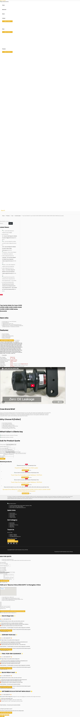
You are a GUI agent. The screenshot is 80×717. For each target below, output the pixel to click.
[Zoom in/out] (8, 715)
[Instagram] (17, 543)
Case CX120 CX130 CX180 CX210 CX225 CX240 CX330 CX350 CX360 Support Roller (11, 350)
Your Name (2, 448)
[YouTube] (14, 543)
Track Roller (8, 353)
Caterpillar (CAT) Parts (14, 524)
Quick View (34, 465)
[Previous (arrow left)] (1, 716)
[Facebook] (8, 543)
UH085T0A (13, 353)
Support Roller (2, 353)
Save (2, 294)
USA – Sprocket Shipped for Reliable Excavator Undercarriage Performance (9, 248)
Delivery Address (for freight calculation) (8, 453)
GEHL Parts (12, 525)
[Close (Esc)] (1, 715)
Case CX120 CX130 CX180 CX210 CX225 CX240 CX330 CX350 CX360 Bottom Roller (10, 345)
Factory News (12, 515)
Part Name (2, 562)
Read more (25, 470)
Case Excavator (10, 341)
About (3, 13)
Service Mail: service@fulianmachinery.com (18, 507)
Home (3, 5)
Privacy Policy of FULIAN (12, 538)
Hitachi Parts (12, 526)
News (3, 28)
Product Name (3, 444)
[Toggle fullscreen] (6, 715)
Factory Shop (12, 522)
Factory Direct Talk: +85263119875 (16, 506)
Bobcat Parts (12, 523)
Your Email (2, 449)
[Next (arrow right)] (3, 716)
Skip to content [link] (3, 0)
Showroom (4, 9)
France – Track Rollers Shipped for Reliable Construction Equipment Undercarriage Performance (8, 271)
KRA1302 (6, 352)
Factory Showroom (13, 514)
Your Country (3, 452)
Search (11, 223)
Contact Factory (13, 517)
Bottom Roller (7, 342)
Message (1, 456)
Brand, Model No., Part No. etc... (5, 221)
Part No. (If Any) (3, 563)
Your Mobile (2, 570)
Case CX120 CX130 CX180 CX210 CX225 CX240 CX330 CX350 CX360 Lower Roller (10, 349)
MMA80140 (19, 352)
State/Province (3, 573)
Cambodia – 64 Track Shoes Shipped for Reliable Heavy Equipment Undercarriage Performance (9, 259)
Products (4, 48)
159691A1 (17, 341)
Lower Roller (14, 352)
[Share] (3, 715)
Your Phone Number (4, 450)
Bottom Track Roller (14, 342)
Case (5, 341)
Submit (2, 458)
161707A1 (2, 342)
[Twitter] (11, 543)
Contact (3, 18)
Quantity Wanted (3, 446)
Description (4, 355)
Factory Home (12, 513)
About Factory (12, 516)
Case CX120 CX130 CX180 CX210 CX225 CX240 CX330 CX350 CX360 (11, 343)
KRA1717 (10, 352)
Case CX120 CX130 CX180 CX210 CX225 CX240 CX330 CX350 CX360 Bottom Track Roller (11, 347)
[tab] (26, 355)
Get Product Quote (7, 340)
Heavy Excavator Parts (16, 351)
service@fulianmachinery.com (15, 536)
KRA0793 (2, 352)
